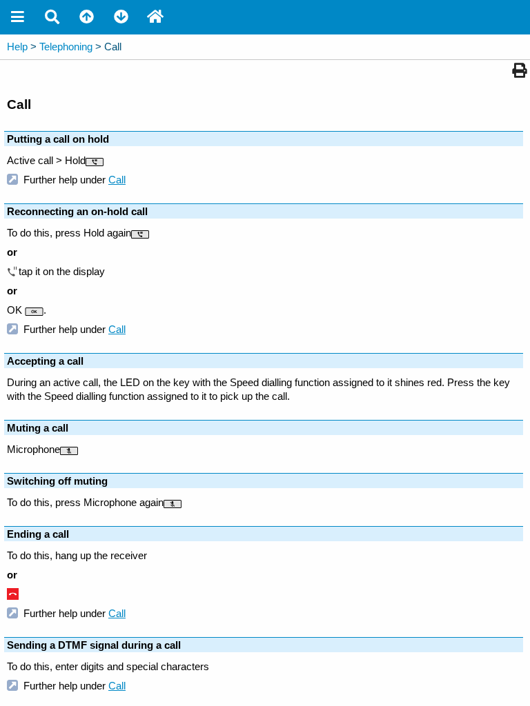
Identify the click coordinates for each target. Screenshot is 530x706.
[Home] (155, 17)
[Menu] (17, 17)
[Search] (52, 17)
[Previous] (86, 17)
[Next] (121, 17)
